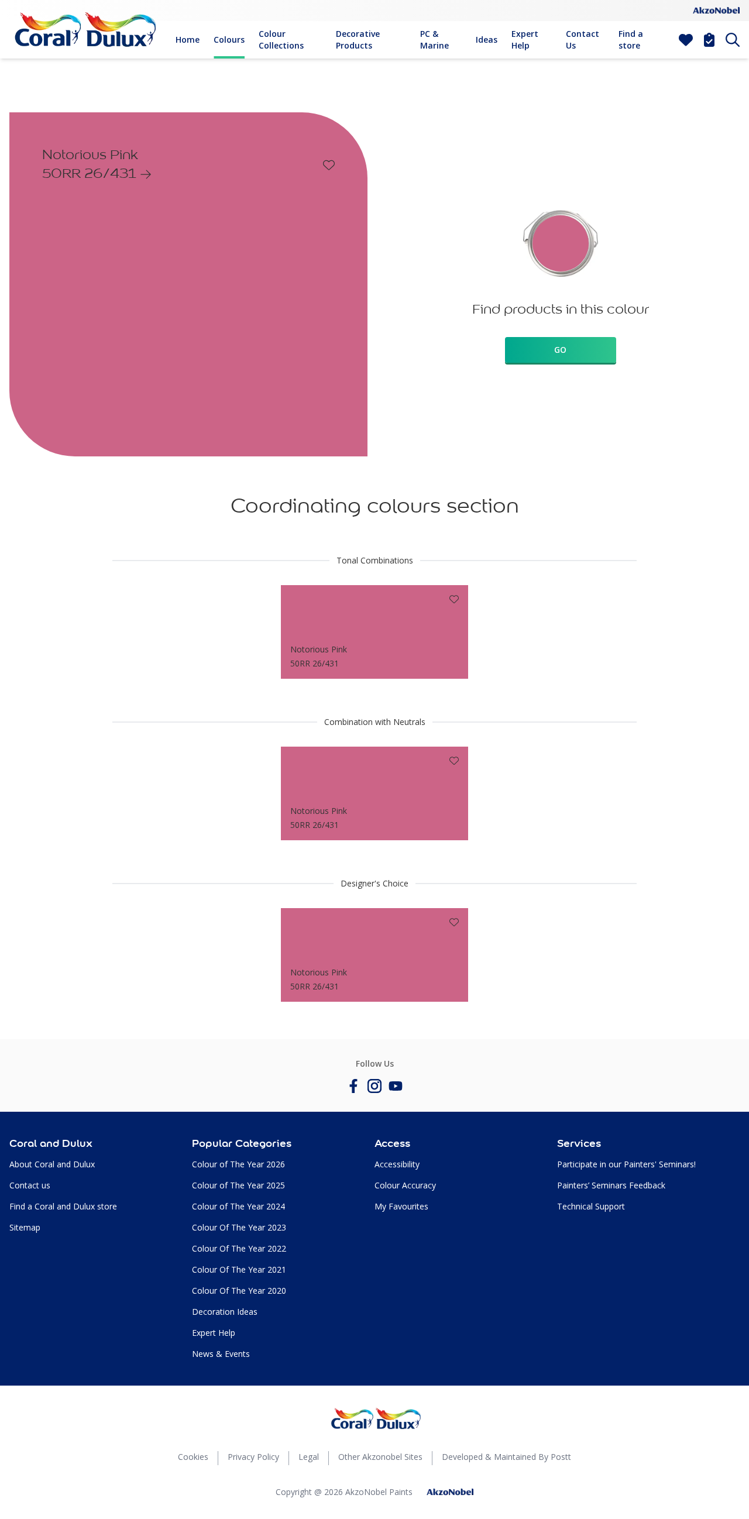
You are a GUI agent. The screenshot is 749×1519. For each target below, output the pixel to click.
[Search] (733, 40)
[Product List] (709, 40)
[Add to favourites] (329, 165)
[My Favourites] (686, 40)
